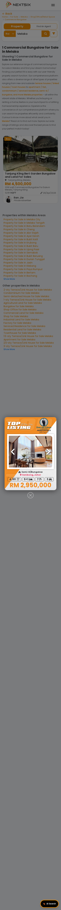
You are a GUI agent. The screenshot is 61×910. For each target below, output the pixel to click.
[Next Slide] (48, 451)
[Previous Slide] (13, 451)
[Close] (30, 495)
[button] (30, 451)
